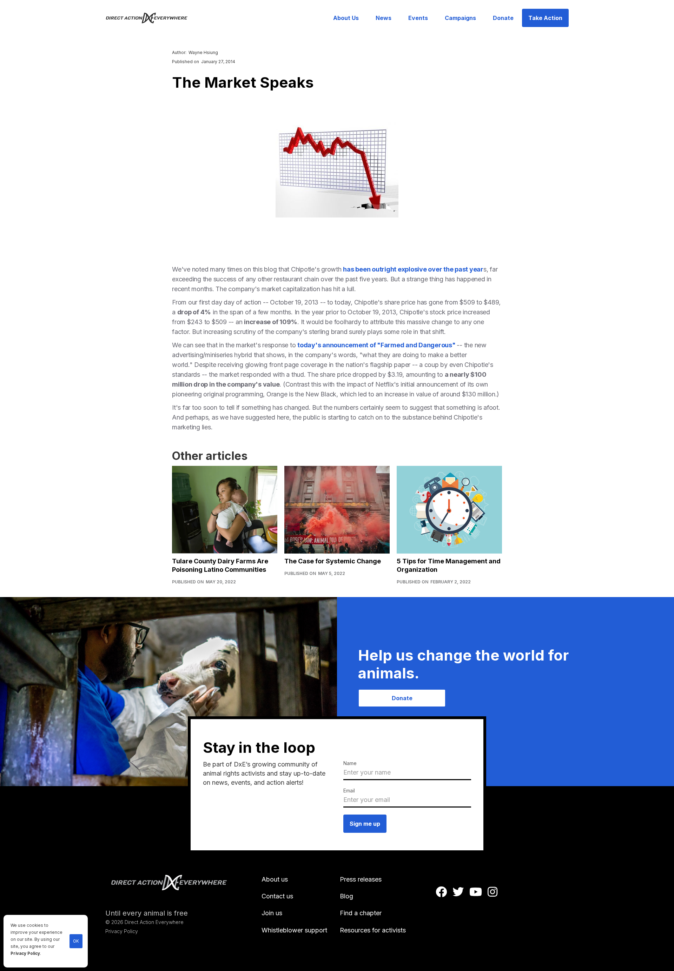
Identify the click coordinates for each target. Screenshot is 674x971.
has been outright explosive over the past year (413, 269)
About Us (346, 17)
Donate (503, 17)
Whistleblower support (294, 930)
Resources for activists (373, 930)
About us (275, 879)
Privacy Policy (25, 953)
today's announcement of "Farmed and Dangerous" (377, 345)
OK (76, 941)
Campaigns (460, 17)
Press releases (361, 879)
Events (418, 17)
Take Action (545, 17)
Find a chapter (361, 913)
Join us (272, 913)
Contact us (277, 896)
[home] (150, 18)
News (383, 17)
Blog (346, 896)
